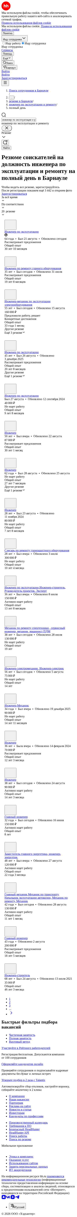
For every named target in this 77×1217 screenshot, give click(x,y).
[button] (5, 71)
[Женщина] (10, 736)
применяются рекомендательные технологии (32, 1178)
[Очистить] (6, 128)
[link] (7, 62)
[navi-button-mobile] (5, 83)
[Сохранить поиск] (5, 143)
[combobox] (18, 120)
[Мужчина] (10, 225)
